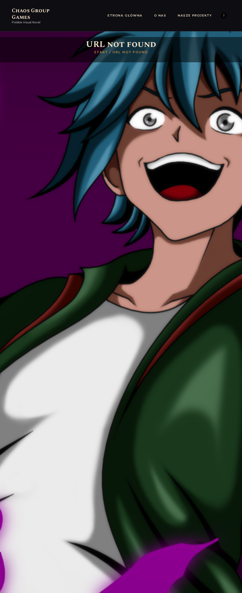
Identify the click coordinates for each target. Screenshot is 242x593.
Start (101, 52)
